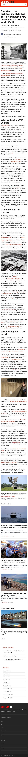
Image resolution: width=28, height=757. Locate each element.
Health (2, 732)
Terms (2, 743)
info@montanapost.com (6, 717)
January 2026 (7, 691)
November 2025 (8, 697)
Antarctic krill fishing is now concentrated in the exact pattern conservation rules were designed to (14, 527)
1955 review (18, 159)
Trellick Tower (21, 349)
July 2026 (6, 674)
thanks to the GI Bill (6, 237)
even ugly (10, 153)
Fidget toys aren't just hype (10, 656)
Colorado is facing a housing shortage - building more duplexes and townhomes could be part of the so (14, 632)
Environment (3, 591)
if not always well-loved (13, 278)
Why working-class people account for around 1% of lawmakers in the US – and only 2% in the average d (13, 562)
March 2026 (7, 685)
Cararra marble (15, 187)
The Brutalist (13, 67)
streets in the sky (16, 359)
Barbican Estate (17, 370)
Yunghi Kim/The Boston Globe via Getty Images (12, 65)
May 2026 (6, 680)
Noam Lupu (4, 569)
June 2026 (6, 677)
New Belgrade (16, 442)
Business (3, 727)
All (1, 724)
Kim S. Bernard (5, 536)
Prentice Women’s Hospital (8, 309)
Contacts (3, 748)
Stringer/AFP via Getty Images (8, 496)
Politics (2, 558)
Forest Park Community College (14, 244)
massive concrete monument (9, 462)
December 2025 (8, 694)
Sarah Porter (5, 602)
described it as (13, 299)
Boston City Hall (14, 280)
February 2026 (7, 688)
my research (5, 125)
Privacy (2, 746)
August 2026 (7, 671)
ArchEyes (15, 276)
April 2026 (6, 683)
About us (3, 740)
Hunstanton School (16, 161)
